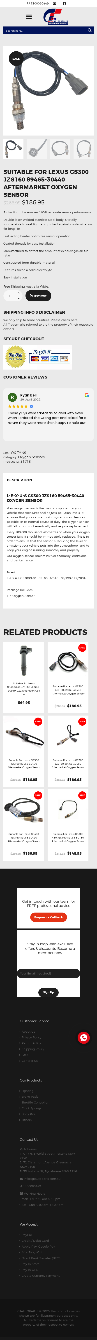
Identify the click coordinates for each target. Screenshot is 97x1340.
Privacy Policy (31, 1037)
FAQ (25, 1055)
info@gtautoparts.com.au (42, 1178)
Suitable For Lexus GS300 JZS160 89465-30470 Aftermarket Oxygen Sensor (23, 764)
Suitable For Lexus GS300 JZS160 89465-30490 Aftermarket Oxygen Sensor (23, 837)
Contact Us (30, 1060)
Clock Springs (31, 1108)
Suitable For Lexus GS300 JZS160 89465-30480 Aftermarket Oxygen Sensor (68, 764)
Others (27, 1120)
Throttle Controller (35, 1102)
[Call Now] (83, 1037)
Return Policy (31, 1043)
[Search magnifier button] (90, 30)
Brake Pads (30, 1096)
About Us (28, 1031)
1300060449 (32, 1186)
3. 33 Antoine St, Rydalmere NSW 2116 (48, 1171)
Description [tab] (19, 480)
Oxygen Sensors (31, 457)
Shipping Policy (33, 1049)
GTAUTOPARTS (27, 1311)
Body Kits (28, 1114)
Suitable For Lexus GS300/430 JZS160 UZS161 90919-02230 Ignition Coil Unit (24, 689)
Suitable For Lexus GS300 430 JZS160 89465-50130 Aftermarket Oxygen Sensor (68, 837)
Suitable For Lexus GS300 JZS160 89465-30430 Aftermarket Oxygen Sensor (68, 690)
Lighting (27, 1091)
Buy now (40, 296)
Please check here (64, 320)
